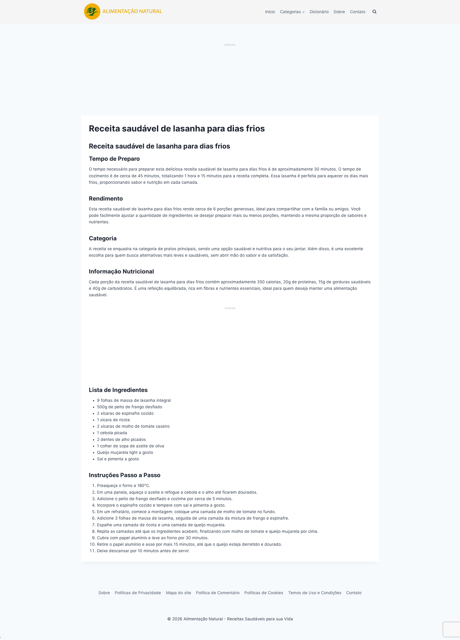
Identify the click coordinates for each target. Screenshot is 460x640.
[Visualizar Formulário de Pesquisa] (374, 11)
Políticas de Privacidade (138, 592)
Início (270, 11)
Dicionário (319, 11)
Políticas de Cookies (263, 592)
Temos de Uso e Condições (314, 592)
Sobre (339, 11)
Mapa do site (178, 592)
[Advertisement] (230, 80)
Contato (357, 11)
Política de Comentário (218, 592)
